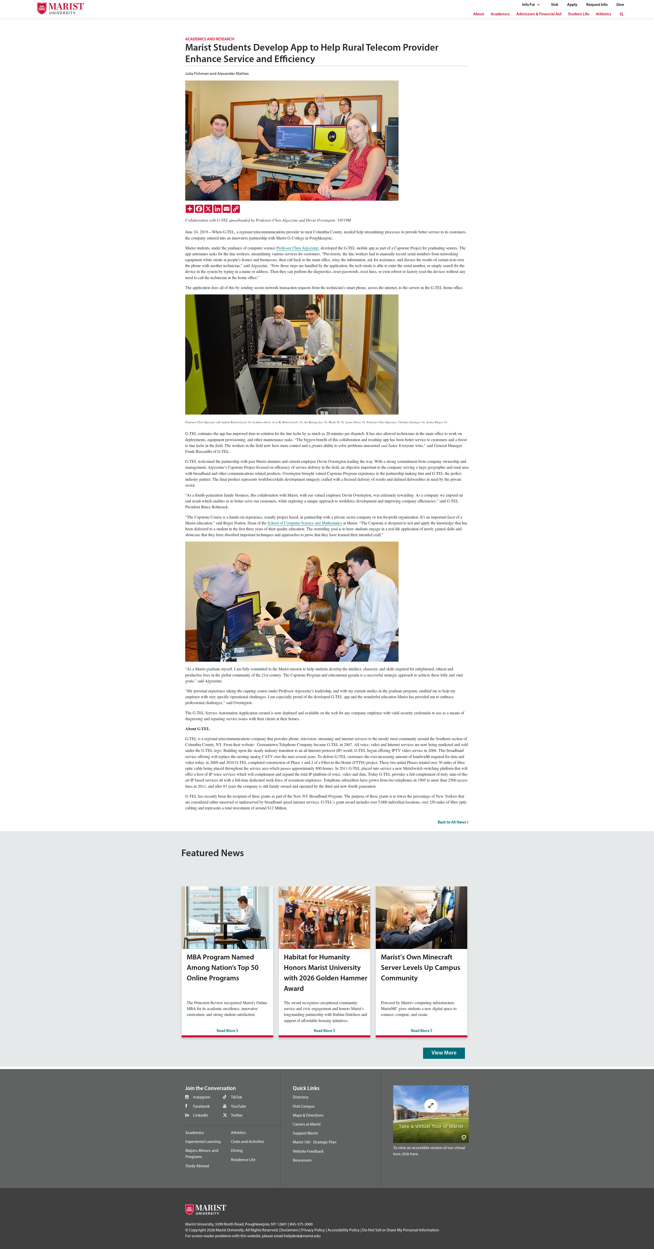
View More (444, 1053)
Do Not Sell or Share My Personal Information (400, 1229)
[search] (621, 14)
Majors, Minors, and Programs (201, 1153)
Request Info (597, 5)
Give (620, 5)
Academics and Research (209, 39)
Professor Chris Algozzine (297, 247)
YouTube (238, 1106)
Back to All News (452, 821)
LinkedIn (200, 1115)
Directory (301, 1096)
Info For (529, 5)
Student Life (578, 14)
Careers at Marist (307, 1124)
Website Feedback (308, 1151)
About (478, 14)
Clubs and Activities (247, 1141)
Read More (226, 1031)
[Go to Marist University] (57, 7)
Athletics (603, 14)
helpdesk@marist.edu (302, 1235)
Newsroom (302, 1160)
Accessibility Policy (344, 1229)
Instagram (201, 1096)
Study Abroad (197, 1165)
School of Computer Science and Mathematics (304, 522)
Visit (554, 5)
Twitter (237, 1115)
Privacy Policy (313, 1229)
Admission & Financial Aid (538, 14)
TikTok (236, 1096)
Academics (500, 14)
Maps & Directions (308, 1115)
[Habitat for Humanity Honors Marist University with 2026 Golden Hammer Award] (324, 917)
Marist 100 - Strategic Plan (314, 1141)
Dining (237, 1150)
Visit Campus (303, 1106)
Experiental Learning (203, 1141)
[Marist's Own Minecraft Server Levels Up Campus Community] (421, 917)
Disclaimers (289, 1229)
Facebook (201, 1106)
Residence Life (243, 1159)
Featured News (212, 853)
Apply (572, 5)
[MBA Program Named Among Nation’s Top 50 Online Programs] (227, 917)
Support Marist (305, 1133)
